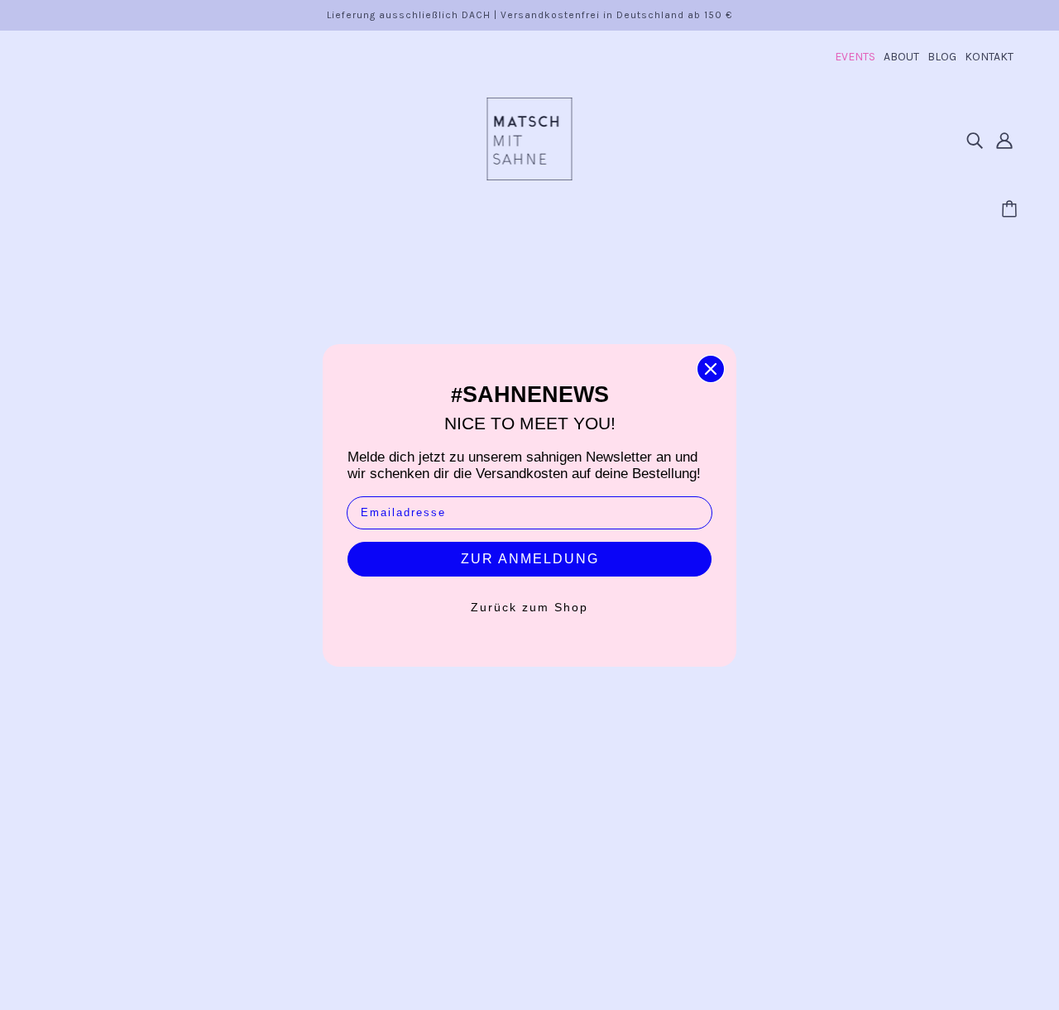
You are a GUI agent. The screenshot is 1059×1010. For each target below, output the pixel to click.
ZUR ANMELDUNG (530, 559)
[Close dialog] (710, 369)
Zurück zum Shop (529, 607)
